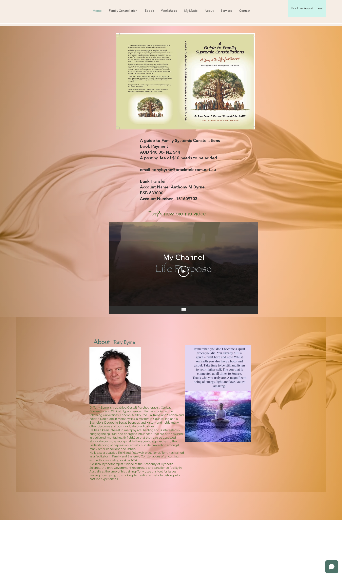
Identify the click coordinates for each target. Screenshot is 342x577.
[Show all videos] (184, 310)
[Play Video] (183, 271)
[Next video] (249, 264)
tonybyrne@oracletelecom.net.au (184, 169)
